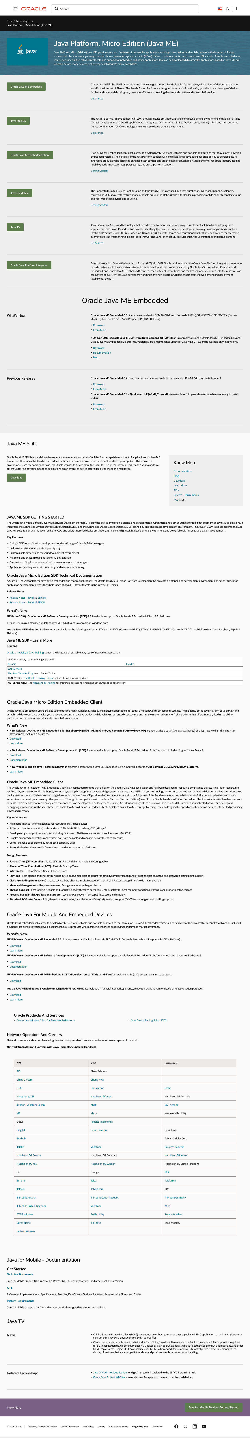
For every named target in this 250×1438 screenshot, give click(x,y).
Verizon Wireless (26, 1231)
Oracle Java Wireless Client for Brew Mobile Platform (45, 1020)
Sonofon (21, 1180)
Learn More (99, 329)
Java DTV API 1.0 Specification (110, 1372)
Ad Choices (88, 1426)
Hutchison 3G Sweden (103, 1163)
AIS (18, 1071)
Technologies (23, 21)
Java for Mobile (20, 193)
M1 (18, 1113)
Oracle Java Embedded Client (109, 1377)
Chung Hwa (97, 1079)
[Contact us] (234, 9)
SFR (167, 1172)
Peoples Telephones (102, 1121)
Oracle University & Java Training (25, 652)
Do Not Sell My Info (47, 1426)
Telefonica (170, 1180)
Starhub (21, 1138)
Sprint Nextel (24, 1222)
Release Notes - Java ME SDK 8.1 (28, 597)
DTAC (20, 1088)
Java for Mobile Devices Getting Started (213, 1407)
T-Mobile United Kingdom (31, 1205)
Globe (168, 1088)
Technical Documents (20, 1274)
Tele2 (93, 1180)
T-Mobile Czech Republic (105, 1197)
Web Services (15, 668)
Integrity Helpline (140, 1426)
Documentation (102, 352)
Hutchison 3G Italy (27, 1163)
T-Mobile (96, 1222)
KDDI (94, 1104)
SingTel (21, 1130)
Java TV (15, 227)
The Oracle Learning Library (38, 677)
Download (99, 325)
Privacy (32, 1426)
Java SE (12, 664)
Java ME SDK (18, 120)
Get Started (97, 98)
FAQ (176, 499)
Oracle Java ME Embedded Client (30, 155)
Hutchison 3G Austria (29, 1155)
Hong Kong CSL (26, 1096)
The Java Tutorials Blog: (20, 673)
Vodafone (96, 1146)
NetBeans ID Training (44, 682)
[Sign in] (227, 9)
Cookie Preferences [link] (70, 1426)
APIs (176, 490)
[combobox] (125, 8)
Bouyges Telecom (174, 1146)
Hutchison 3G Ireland (176, 1155)
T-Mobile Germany (175, 1197)
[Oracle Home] (33, 8)
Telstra (20, 1146)
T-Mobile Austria (26, 1197)
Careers (101, 1426)
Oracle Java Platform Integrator (29, 265)
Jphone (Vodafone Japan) (31, 1104)
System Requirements (186, 494)
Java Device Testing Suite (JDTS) (149, 1020)
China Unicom (25, 1079)
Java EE (130, 664)
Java (9, 21)
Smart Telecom (99, 1130)
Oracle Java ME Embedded (26, 86)
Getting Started (99, 170)
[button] (15, 9)
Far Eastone (97, 1088)
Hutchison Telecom (101, 1096)
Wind (167, 1205)
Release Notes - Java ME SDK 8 (27, 602)
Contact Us (157, 1426)
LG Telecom (171, 1104)
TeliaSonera (97, 1188)
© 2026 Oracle (14, 1426)
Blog (95, 357)
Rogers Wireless (174, 1214)
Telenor (21, 1188)
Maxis (94, 1113)
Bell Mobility (97, 1214)
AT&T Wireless (25, 1214)
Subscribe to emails (118, 1426)
